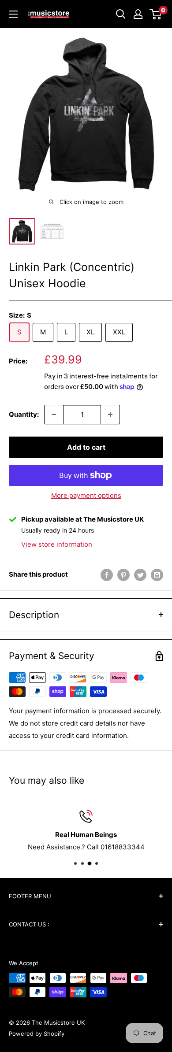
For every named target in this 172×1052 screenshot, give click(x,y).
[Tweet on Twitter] (140, 574)
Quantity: (24, 414)
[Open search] (121, 14)
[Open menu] (13, 14)
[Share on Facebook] (107, 574)
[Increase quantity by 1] (110, 414)
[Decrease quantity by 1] (54, 414)
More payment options (86, 495)
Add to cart (86, 447)
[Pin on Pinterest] (123, 574)
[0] (155, 14)
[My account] (138, 14)
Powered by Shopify (36, 1033)
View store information (56, 544)
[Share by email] (157, 574)
